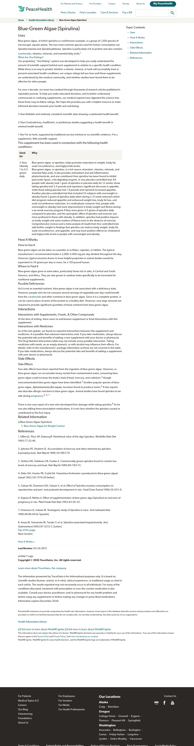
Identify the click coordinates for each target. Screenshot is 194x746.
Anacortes (104, 730)
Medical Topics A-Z (28, 701)
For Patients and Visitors (71, 4)
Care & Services (109, 12)
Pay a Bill (127, 12)
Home (21, 20)
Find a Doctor (68, 12)
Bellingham (119, 730)
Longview (133, 734)
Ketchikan (113, 707)
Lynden (103, 739)
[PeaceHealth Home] (35, 9)
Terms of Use (43, 637)
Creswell (123, 716)
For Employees (67, 696)
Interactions (136, 43)
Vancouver (136, 739)
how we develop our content (85, 637)
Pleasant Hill (118, 720)
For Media (64, 705)
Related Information (141, 53)
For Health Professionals (72, 709)
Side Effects (136, 48)
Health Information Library (41, 20)
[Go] (172, 12)
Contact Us (170, 696)
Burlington (134, 730)
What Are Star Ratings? (31, 57)
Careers (112, 4)
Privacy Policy (59, 637)
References (136, 58)
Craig (102, 707)
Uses (132, 32)
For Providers (95, 4)
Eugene (135, 716)
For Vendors (65, 701)
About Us (140, 4)
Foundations (25, 718)
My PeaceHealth (162, 4)
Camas (102, 734)
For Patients (24, 696)
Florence (104, 720)
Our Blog (23, 709)
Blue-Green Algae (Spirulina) (73, 20)
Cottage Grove (107, 716)
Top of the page (26, 530)
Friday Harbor (117, 734)
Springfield (134, 720)
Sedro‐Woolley (118, 739)
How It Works (25, 542)
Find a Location (88, 12)
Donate (126, 4)
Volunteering (25, 714)
